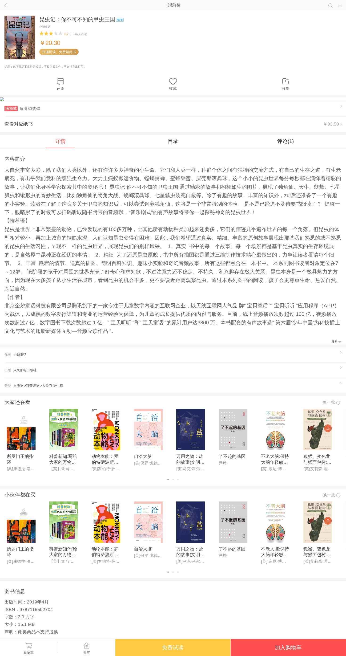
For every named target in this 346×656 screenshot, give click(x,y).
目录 (173, 141)
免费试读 (173, 647)
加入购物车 (288, 647)
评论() (285, 141)
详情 (60, 141)
